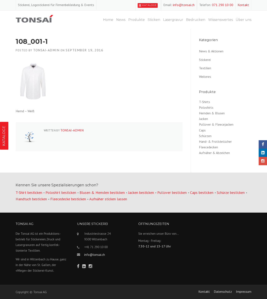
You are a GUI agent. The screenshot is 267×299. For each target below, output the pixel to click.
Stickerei (205, 60)
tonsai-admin (46, 50)
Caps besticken (201, 192)
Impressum (243, 291)
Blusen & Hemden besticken (102, 192)
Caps (202, 130)
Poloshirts (206, 107)
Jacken (203, 119)
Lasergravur (173, 20)
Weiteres (205, 76)
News (120, 20)
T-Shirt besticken (29, 192)
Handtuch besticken (31, 199)
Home (108, 20)
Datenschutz (223, 291)
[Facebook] (263, 144)
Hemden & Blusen (212, 113)
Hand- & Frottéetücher (215, 141)
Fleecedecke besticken (68, 199)
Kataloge (149, 5)
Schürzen (205, 136)
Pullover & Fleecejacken (216, 124)
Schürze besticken (231, 192)
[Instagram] (263, 161)
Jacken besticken (141, 192)
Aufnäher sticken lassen (108, 199)
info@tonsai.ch (184, 5)
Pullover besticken (172, 192)
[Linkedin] (263, 153)
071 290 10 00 (222, 5)
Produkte (136, 20)
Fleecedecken (208, 147)
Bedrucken (195, 20)
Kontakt (243, 5)
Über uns (243, 20)
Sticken (154, 20)
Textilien (205, 68)
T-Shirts (204, 102)
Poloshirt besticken (60, 192)
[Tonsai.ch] (34, 18)
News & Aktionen (211, 51)
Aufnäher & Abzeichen (214, 153)
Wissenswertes (220, 20)
